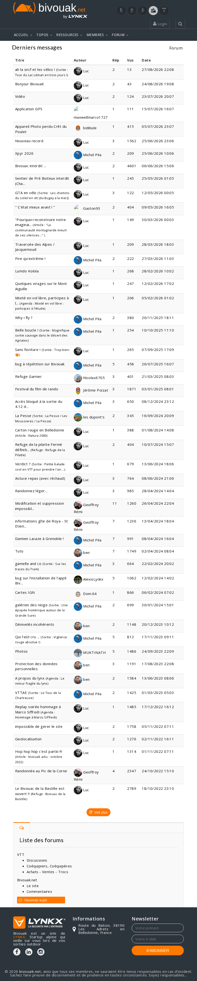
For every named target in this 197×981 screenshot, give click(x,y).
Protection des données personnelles (36, 666)
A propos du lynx (29, 678)
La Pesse (23, 415)
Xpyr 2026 (24, 153)
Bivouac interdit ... (30, 165)
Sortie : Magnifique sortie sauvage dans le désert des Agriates (42, 335)
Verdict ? (23, 463)
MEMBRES (95, 34)
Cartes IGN (25, 592)
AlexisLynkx (92, 579)
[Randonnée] (121, 10)
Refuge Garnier (28, 376)
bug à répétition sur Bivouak (40, 364)
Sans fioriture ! (27, 349)
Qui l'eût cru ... (27, 636)
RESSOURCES (67, 34)
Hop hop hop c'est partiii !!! (38, 751)
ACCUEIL (21, 34)
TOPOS (42, 34)
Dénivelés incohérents (34, 624)
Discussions (37, 860)
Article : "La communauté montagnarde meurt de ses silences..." (41, 230)
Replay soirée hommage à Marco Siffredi (38, 709)
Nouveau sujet (35, 900)
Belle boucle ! (26, 330)
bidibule (89, 127)
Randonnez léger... (31, 490)
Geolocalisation (28, 738)
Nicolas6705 (93, 377)
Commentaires (39, 891)
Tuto (19, 551)
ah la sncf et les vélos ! (35, 69)
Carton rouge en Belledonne (39, 430)
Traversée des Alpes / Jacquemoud (35, 247)
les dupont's (93, 417)
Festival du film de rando (36, 388)
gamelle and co (28, 563)
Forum (176, 48)
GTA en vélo (26, 192)
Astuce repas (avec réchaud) (40, 478)
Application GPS (29, 108)
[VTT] (153, 10)
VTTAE (21, 692)
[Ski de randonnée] (143, 10)
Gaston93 (91, 208)
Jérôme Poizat (95, 390)
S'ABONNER (157, 950)
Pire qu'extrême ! (30, 258)
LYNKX (19, 936)
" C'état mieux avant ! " (35, 207)
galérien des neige (31, 604)
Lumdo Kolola (27, 271)
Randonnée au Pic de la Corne (41, 770)
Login (161, 23)
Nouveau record (29, 140)
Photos (21, 651)
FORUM (118, 34)
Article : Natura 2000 (31, 435)
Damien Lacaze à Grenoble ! (39, 538)
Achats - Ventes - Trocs (47, 871)
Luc (85, 70)
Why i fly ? (24, 317)
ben (86, 552)
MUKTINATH (94, 652)
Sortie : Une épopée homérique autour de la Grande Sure (41, 610)
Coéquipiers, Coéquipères (49, 866)
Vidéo (20, 96)
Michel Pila (91, 154)
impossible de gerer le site (38, 726)
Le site (33, 885)
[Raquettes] (132, 10)
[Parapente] (164, 10)
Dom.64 (89, 593)
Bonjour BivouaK (29, 83)
